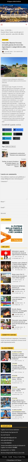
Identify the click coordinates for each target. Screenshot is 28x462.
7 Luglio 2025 (15, 281)
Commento (4, 181)
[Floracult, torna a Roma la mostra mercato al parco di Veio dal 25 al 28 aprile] (6, 324)
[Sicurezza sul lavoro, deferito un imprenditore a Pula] (6, 289)
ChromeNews (10, 460)
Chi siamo (4, 457)
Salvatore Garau (8, 51)
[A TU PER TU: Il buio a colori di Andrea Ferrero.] (6, 301)
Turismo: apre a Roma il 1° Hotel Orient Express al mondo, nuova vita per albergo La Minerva (19, 265)
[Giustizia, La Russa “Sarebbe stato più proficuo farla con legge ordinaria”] (6, 356)
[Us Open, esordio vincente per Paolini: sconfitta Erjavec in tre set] (6, 367)
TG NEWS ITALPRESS (17, 352)
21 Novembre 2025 (16, 258)
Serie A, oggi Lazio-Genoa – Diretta (18, 378)
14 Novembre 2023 (16, 316)
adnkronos (8, 146)
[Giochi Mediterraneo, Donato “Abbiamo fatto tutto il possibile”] (6, 414)
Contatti (10, 457)
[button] (1, 24)
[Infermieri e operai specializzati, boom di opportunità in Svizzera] (6, 255)
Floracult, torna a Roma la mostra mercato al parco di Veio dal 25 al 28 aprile (19, 322)
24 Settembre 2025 (16, 293)
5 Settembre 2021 (16, 304)
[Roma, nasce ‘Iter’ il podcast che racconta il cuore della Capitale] (6, 278)
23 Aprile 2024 (15, 329)
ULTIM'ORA (5, 39)
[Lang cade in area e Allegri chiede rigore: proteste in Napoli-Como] (6, 402)
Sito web (3, 213)
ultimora (13, 146)
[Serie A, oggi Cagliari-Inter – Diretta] (6, 391)
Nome (3, 201)
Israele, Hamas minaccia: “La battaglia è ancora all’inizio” (19, 310)
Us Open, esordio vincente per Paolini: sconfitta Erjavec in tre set (19, 368)
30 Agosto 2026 (15, 383)
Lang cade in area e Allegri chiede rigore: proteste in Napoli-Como (19, 401)
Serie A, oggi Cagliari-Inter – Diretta (19, 389)
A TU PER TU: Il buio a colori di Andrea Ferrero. (19, 299)
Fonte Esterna (18, 256)
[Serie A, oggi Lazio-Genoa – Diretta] (6, 379)
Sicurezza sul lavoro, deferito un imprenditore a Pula (18, 287)
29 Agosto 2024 (19, 51)
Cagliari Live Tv (14, 9)
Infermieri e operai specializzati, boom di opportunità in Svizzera (19, 252)
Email (3, 207)
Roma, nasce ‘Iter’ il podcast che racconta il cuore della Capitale (19, 276)
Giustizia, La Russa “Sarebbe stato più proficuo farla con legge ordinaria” (19, 356)
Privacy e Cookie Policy (19, 457)
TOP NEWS (14, 363)
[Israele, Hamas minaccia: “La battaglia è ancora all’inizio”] (6, 313)
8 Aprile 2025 (20, 269)
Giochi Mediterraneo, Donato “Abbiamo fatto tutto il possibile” (19, 413)
